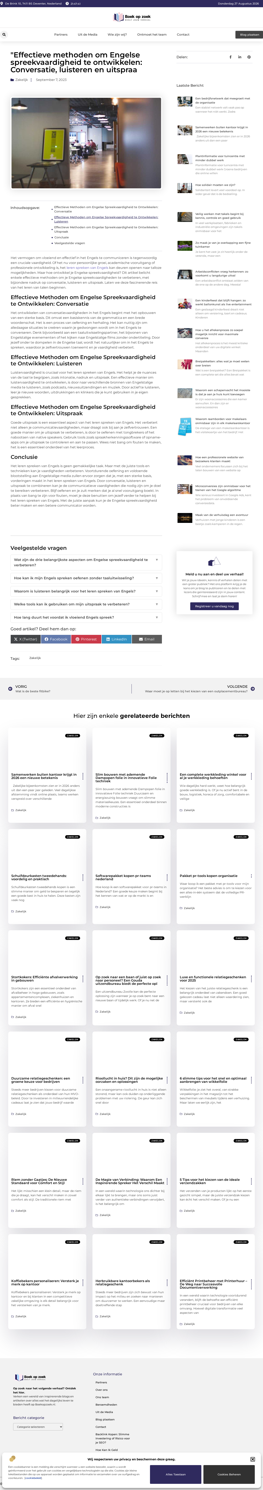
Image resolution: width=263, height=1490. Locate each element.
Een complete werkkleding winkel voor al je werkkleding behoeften (213, 776)
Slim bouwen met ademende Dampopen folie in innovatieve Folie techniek (126, 778)
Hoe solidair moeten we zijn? (215, 185)
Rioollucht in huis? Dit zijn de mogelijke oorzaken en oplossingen (129, 1080)
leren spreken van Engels (87, 268)
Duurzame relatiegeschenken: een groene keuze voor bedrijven (40, 1080)
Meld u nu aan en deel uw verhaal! (214, 574)
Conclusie (61, 237)
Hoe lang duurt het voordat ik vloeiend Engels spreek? (86, 617)
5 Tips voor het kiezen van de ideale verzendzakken (210, 1181)
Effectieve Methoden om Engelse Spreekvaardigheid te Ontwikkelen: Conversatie (106, 209)
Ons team (102, 1397)
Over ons (102, 1389)
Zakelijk (21, 80)
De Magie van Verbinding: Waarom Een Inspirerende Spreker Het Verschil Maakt (130, 1181)
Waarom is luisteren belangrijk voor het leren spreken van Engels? (86, 591)
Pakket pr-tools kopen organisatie (209, 876)
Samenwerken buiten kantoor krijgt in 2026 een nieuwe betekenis (44, 776)
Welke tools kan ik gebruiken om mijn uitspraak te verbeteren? (86, 604)
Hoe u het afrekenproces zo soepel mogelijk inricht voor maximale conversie (219, 334)
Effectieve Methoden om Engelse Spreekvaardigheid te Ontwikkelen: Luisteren (106, 219)
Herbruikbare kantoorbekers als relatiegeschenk (123, 1282)
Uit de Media (87, 34)
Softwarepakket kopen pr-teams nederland (123, 877)
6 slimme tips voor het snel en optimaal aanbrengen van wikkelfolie (213, 1080)
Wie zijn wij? (117, 34)
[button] (253, 1459)
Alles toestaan (176, 1474)
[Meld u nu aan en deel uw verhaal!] (214, 561)
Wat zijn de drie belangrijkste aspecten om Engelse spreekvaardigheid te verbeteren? (86, 562)
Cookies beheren (229, 1474)
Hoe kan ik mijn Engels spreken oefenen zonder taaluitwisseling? (86, 578)
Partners (61, 34)
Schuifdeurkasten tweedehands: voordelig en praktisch (39, 877)
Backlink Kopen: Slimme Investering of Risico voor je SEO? (113, 1438)
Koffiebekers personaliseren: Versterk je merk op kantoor (45, 1282)
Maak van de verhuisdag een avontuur (221, 514)
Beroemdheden (106, 1404)
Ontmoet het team (152, 34)
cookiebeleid (33, 1478)
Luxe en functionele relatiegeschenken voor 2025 (213, 978)
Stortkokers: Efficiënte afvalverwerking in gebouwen (44, 978)
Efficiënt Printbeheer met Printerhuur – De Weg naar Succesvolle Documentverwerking (213, 1284)
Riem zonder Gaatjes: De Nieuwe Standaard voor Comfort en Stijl (39, 1181)
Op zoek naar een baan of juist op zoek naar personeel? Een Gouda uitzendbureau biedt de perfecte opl (128, 980)
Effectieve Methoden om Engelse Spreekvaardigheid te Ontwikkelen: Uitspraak (106, 229)
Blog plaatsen (105, 1419)
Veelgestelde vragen (69, 243)
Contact (183, 34)
